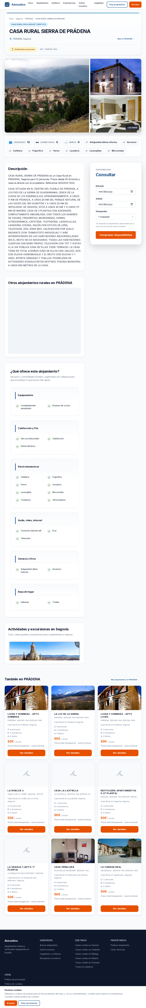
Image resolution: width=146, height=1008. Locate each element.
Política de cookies (14, 984)
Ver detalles (26, 752)
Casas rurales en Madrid (86, 958)
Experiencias (69, 3)
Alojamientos (42, 3)
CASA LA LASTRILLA (66, 790)
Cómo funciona (118, 949)
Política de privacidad (15, 979)
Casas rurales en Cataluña (87, 949)
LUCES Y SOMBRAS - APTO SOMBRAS (23, 715)
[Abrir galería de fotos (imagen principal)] (47, 96)
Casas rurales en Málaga (86, 954)
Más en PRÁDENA (124, 39)
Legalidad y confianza (50, 954)
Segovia (19, 19)
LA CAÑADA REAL (111, 867)
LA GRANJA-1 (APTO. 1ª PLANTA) (21, 868)
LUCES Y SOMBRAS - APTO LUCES (116, 715)
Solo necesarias (29, 1003)
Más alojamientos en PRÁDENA (124, 680)
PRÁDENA (29, 19)
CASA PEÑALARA (64, 867)
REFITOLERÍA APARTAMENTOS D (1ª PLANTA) (118, 792)
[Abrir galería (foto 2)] (115, 77)
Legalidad (98, 3)
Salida (99, 198)
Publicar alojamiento (120, 945)
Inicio (30, 3)
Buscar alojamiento (49, 945)
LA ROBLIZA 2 (16, 790)
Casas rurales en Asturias (87, 945)
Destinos (56, 3)
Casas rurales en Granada (87, 962)
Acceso (135, 4)
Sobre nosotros (47, 949)
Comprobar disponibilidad (116, 234)
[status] (23, 49)
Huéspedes (101, 211)
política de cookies (30, 996)
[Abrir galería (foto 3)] (115, 114)
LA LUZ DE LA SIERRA (66, 714)
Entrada (100, 186)
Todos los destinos (84, 967)
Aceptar (11, 1003)
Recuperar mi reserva (50, 958)
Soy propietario (117, 4)
